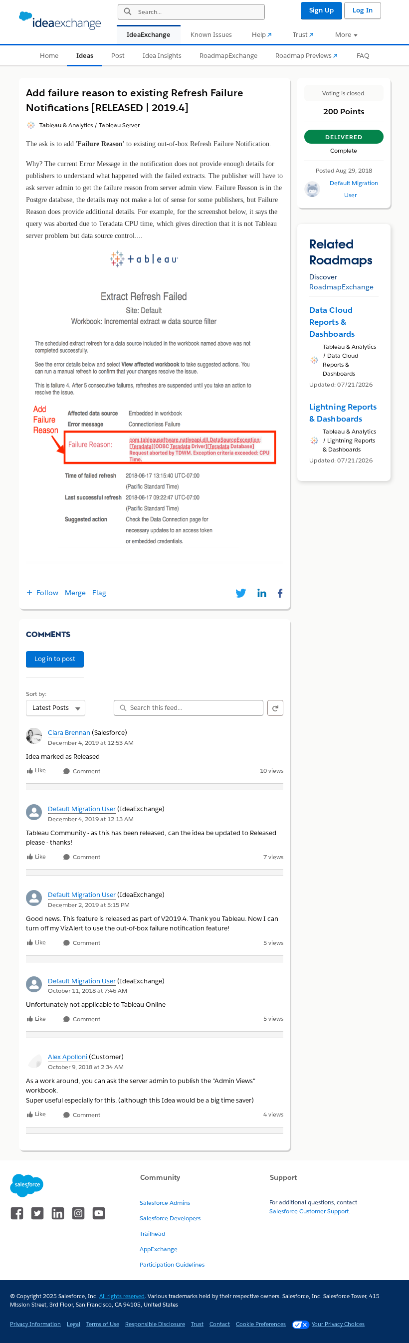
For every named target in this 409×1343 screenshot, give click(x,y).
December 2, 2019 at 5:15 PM (89, 904)
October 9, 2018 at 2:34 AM (86, 1067)
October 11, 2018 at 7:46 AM (87, 990)
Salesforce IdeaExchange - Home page (60, 21)
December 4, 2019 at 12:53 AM (91, 742)
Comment (85, 771)
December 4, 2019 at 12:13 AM (91, 819)
